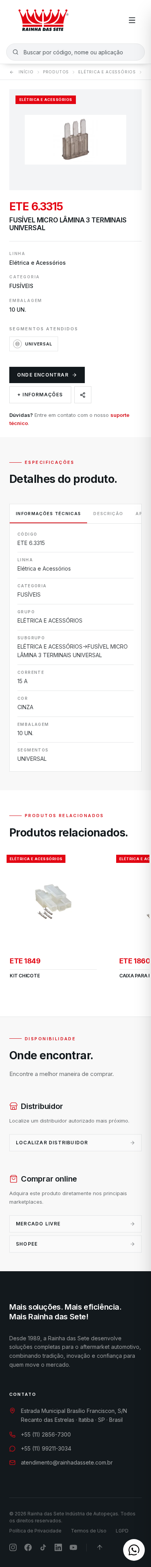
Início (26, 71)
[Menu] (132, 20)
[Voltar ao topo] (99, 1547)
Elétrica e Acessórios (107, 71)
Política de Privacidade (35, 1531)
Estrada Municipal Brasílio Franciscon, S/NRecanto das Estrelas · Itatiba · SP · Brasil (74, 1415)
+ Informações (40, 394)
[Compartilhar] (82, 394)
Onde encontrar (43, 375)
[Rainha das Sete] (43, 20)
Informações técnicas (48, 513)
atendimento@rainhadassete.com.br (67, 1462)
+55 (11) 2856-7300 (46, 1434)
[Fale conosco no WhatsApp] (134, 1550)
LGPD (122, 1531)
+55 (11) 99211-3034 (46, 1448)
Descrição (108, 513)
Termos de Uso (88, 1531)
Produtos (56, 71)
